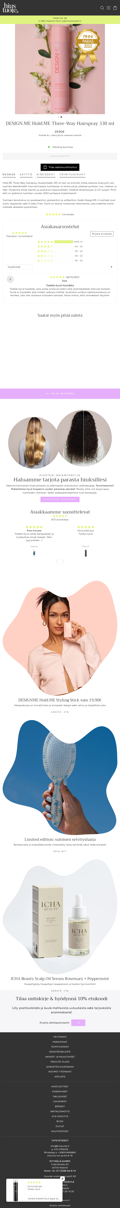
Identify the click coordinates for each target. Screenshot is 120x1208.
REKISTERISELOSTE (60, 1051)
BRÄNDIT (60, 1106)
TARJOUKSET (60, 1096)
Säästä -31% (60, 712)
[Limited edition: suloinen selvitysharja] (60, 777)
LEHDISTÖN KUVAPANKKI (60, 1066)
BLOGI (60, 1121)
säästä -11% (60, 991)
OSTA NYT (60, 851)
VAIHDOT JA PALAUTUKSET (60, 1056)
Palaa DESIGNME (62, 393)
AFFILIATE (60, 1076)
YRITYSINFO (60, 1037)
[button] (54, 214)
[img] (58, 277)
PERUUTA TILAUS (60, 1061)
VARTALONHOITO (60, 1111)
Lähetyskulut (57, 135)
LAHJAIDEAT (60, 1101)
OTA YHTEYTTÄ (60, 1116)
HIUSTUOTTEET (60, 1086)
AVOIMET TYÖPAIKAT (60, 1071)
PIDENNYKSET (60, 1091)
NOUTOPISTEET (60, 1131)
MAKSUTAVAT (60, 1042)
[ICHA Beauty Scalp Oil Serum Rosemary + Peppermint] (60, 916)
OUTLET (60, 1126)
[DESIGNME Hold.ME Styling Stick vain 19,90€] (60, 638)
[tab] (9, 175)
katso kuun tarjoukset (60, 499)
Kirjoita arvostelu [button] (102, 233)
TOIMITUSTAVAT (60, 1046)
